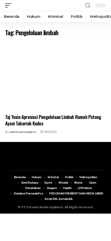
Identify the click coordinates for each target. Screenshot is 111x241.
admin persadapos (23, 132)
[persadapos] (35, 5)
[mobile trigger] (9, 5)
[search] (87, 6)
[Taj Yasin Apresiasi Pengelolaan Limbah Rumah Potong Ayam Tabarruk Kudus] (55, 81)
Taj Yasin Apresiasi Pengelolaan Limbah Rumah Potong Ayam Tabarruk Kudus (53, 120)
